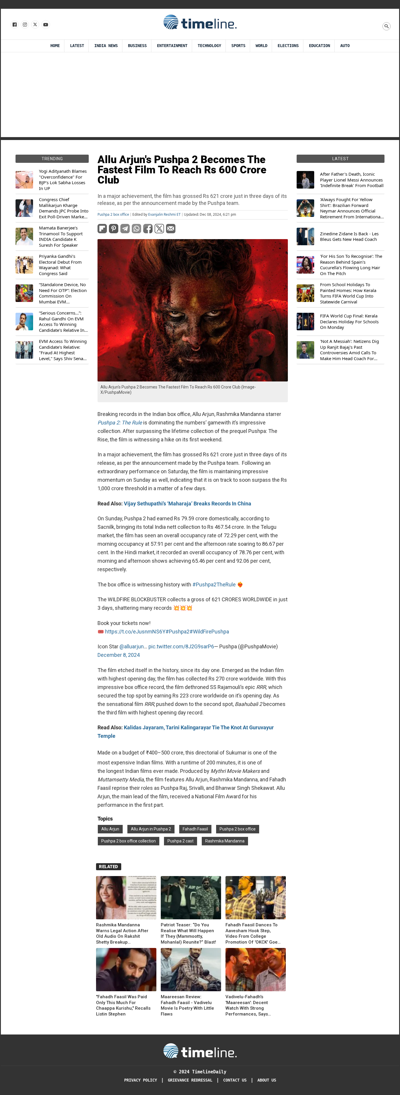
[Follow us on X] (34, 24)
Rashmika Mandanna (225, 841)
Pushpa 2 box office (113, 214)
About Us (266, 1080)
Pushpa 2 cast (180, 841)
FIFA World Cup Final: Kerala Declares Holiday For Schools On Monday (349, 321)
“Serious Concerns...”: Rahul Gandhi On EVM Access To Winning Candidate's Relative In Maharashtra (61, 321)
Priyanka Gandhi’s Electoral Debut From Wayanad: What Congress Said (60, 264)
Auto (345, 46)
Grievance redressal (190, 1080)
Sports (238, 46)
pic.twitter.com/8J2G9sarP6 (181, 646)
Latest (77, 46)
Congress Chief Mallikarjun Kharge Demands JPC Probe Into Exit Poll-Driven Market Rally (63, 208)
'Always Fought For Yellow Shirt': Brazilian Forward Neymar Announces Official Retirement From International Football (351, 208)
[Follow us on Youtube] (45, 24)
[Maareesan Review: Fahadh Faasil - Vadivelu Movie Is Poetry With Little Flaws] (191, 970)
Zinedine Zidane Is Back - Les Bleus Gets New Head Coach (349, 236)
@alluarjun (131, 646)
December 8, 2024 (119, 655)
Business (137, 46)
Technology (209, 46)
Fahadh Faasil (195, 829)
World (261, 46)
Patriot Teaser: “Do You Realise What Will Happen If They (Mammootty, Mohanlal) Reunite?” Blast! (188, 933)
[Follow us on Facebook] (14, 24)
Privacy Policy (140, 1080)
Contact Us (235, 1080)
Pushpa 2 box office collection (128, 841)
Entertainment (172, 46)
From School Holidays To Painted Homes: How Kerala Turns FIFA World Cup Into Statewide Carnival (348, 293)
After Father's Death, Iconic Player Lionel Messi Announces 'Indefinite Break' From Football (352, 179)
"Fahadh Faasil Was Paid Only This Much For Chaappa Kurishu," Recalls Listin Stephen (123, 1005)
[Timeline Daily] (200, 21)
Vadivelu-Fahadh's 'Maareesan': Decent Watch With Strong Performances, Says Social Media (246, 1005)
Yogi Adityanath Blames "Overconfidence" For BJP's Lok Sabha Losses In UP (63, 179)
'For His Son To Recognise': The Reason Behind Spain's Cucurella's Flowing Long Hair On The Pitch (351, 264)
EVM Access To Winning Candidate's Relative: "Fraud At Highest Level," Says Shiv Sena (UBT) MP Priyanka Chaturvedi (63, 349)
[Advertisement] (200, 96)
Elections (288, 46)
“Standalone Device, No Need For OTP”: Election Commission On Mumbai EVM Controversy (63, 293)
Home (55, 46)
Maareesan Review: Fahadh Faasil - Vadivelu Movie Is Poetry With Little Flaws (187, 1005)
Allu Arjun (110, 829)
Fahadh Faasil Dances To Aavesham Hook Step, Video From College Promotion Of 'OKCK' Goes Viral (252, 933)
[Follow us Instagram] (24, 24)
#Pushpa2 (177, 631)
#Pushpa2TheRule (214, 584)
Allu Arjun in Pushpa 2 (151, 829)
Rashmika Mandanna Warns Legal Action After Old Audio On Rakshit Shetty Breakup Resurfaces (122, 933)
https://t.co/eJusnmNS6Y (135, 631)
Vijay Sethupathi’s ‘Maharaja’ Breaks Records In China (187, 503)
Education (319, 46)
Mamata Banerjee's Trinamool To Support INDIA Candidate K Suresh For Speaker (61, 236)
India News (106, 46)
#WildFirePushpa (209, 631)
